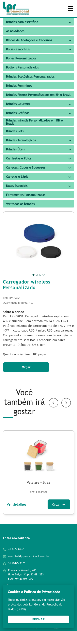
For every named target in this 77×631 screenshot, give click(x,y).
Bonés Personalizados (21, 58)
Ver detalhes (16, 504)
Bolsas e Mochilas (18, 49)
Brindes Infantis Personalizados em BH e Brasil (34, 122)
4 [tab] (44, 275)
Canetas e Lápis (17, 176)
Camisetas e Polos (18, 158)
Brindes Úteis (15, 149)
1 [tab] (34, 275)
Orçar (26, 367)
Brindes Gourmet (18, 103)
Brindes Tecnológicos (21, 140)
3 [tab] (40, 275)
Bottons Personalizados (22, 67)
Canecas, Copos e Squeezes (25, 167)
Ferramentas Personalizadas (25, 194)
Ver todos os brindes (20, 203)
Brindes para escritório (22, 21)
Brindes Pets (14, 131)
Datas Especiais (16, 185)
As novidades (15, 30)
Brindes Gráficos (17, 112)
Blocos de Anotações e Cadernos (29, 40)
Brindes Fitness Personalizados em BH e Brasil (38, 94)
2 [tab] (37, 275)
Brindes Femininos (19, 85)
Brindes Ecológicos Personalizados (30, 76)
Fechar (38, 619)
